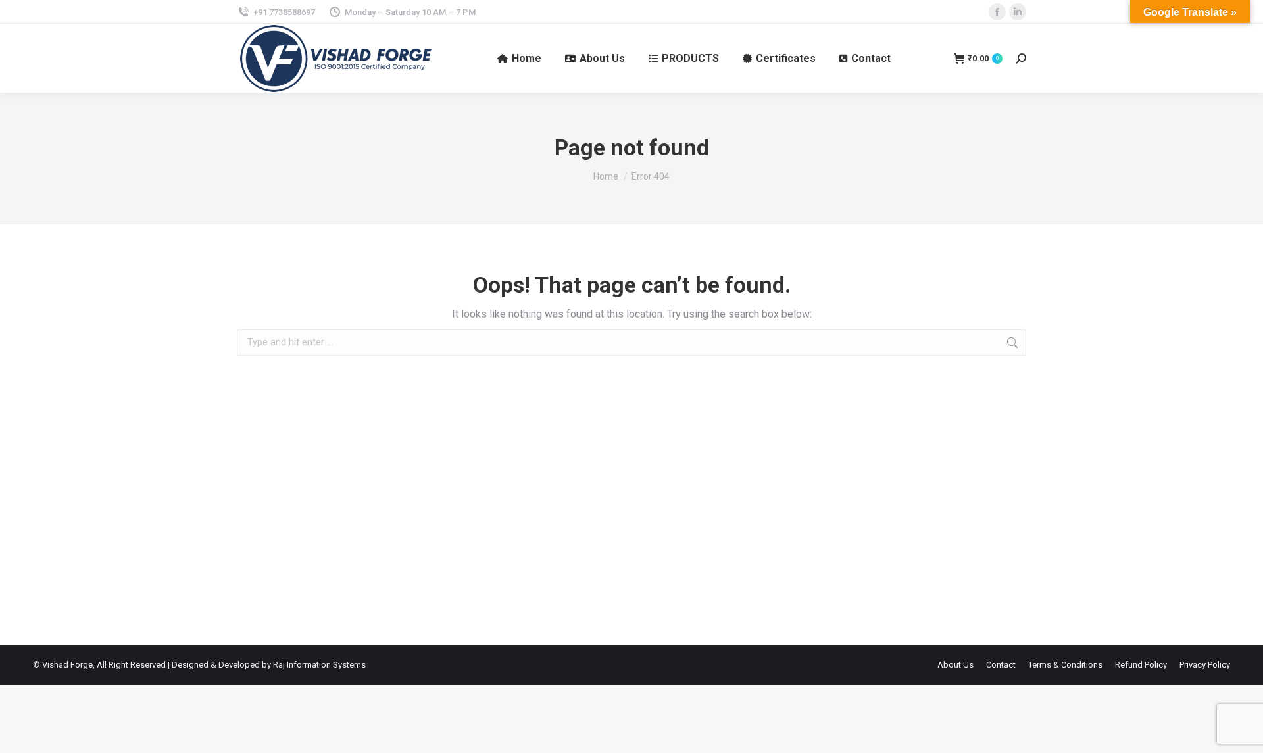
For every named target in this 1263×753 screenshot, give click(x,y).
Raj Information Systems (319, 664)
